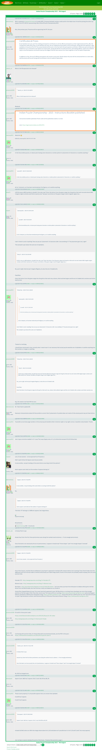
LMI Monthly (42, 3)
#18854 (42, 639)
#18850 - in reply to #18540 (33, 527)
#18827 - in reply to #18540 (33, 149)
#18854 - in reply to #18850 (33, 639)
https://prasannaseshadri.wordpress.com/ (73, 593)
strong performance (29, 21)
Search (50, 3)
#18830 (42, 204)
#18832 (41, 352)
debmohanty (9, 21)
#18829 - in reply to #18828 (33, 189)
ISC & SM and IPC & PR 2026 (51, 9)
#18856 (41, 690)
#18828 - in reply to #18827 (33, 164)
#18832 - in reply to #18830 (33, 352)
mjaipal (8, 456)
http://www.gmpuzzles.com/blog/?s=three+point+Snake (30, 619)
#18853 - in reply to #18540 (33, 624)
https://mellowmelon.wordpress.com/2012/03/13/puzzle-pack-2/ (33, 635)
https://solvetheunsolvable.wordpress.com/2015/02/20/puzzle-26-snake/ (35, 615)
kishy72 (8, 192)
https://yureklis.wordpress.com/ (52, 594)
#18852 (42, 609)
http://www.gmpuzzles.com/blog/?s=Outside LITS (36, 580)
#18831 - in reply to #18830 (33, 283)
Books (62, 3)
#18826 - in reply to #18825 (33, 132)
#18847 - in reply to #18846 (33, 473)
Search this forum (11, 747)
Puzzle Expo (33, 3)
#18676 (41, 37)
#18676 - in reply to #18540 (33, 37)
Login (98, 3)
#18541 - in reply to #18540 (33, 18)
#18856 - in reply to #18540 (33, 690)
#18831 (41, 283)
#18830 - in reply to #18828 (33, 204)
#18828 (41, 164)
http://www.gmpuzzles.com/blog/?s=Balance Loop (37, 583)
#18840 (42, 418)
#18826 (41, 132)
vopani (8, 210)
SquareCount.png (21, 526)
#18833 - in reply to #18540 (33, 403)
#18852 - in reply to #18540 (33, 609)
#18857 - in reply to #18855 (33, 707)
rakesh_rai (9, 68)
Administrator (10, 407)
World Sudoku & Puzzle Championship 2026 (51, 7)
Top (94, 19)
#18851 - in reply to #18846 (33, 546)
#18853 (42, 624)
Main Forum (18, 3)
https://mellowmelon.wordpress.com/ (77, 596)
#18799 (41, 65)
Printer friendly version (13, 749)
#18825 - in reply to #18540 (33, 108)
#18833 (41, 403)
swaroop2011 (9, 135)
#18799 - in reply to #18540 (33, 65)
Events (56, 3)
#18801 (41, 83)
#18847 (41, 473)
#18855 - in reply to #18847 (33, 675)
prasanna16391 (10, 41)
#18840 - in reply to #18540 (33, 418)
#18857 (41, 707)
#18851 (42, 546)
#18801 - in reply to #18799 (33, 83)
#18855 (41, 675)
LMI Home (26, 3)
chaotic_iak (9, 531)
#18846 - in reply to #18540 (33, 453)
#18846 (41, 453)
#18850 (42, 527)
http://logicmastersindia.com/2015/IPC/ (33, 125)
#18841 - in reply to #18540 (33, 436)
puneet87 (8, 153)
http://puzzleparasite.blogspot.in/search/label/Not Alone (37, 586)
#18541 (41, 18)
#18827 (41, 149)
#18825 (41, 108)
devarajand (9, 678)
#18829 (42, 189)
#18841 (42, 436)
